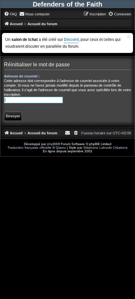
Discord (71, 39)
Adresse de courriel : (22, 76)
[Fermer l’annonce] (129, 36)
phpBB (52, 144)
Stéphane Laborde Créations (105, 147)
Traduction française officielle (29, 147)
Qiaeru (61, 147)
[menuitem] (10, 14)
